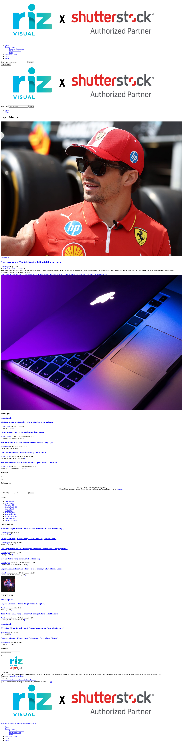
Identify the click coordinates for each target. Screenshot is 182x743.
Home (7, 45)
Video (101, 274)
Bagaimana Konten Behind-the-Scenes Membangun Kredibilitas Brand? (32, 569)
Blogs (7, 58)
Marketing (67, 274)
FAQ (11, 53)
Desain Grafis (11, 507)
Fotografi (9, 509)
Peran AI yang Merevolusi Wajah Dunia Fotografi (22, 432)
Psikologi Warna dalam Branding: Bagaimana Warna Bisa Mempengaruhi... (34, 549)
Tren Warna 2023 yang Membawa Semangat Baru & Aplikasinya (29, 614)
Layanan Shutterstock (16, 49)
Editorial (27, 274)
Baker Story (10, 503)
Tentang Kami (10, 47)
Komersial (38, 274)
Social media (11, 516)
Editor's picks (7, 599)
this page (119, 489)
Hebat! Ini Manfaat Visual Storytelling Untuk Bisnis (23, 452)
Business (21, 274)
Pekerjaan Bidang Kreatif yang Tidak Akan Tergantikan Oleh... (28, 539)
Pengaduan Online (11, 55)
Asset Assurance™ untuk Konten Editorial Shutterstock (31, 262)
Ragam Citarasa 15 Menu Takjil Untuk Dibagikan (23, 604)
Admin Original (6, 426)
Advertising (10, 501)
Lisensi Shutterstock (57, 274)
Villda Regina (5, 267)
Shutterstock (5, 258)
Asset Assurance (6, 274)
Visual (105, 274)
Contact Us (9, 56)
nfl (51, 682)
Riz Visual (79, 274)
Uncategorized (11, 520)
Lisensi (9, 511)
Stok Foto (10, 518)
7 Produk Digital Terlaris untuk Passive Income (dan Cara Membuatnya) (32, 528)
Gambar (32, 274)
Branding (15, 274)
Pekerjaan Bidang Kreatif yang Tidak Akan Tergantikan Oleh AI (29, 638)
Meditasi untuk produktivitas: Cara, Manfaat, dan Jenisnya (27, 422)
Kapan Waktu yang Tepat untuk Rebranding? (21, 559)
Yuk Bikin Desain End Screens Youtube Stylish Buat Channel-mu (29, 462)
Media (73, 274)
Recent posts (6, 418)
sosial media (95, 274)
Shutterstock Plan (15, 51)
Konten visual (46, 274)
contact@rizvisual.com (16, 676)
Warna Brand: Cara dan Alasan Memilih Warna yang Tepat (27, 442)
